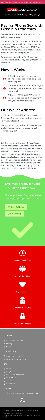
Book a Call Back (18, 15)
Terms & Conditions (9, 413)
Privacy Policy (19, 413)
